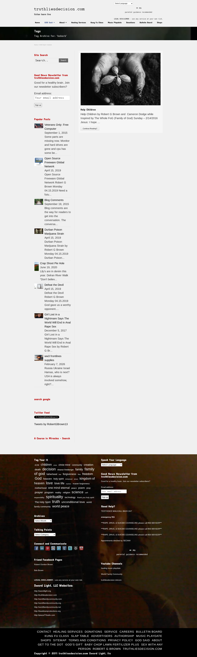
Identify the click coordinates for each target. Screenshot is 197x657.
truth (56, 501)
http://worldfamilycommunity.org (47, 603)
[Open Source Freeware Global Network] (38, 161)
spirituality (54, 497)
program (48, 492)
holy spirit (58, 478)
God (38, 478)
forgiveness (69, 474)
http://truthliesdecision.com (45, 595)
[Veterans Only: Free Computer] (38, 125)
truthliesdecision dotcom (111, 580)
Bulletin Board (146, 22)
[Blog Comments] (38, 202)
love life (59, 483)
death (38, 469)
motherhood (41, 488)
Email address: (43, 93)
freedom (87, 474)
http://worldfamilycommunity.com (48, 599)
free (79, 474)
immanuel (69, 479)
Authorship (124, 635)
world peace (60, 506)
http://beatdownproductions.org (47, 611)
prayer (39, 492)
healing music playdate (110, 568)
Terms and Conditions (87, 640)
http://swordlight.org (42, 591)
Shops (159, 22)
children (46, 464)
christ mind (64, 465)
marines (68, 484)
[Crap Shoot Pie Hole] (36, 266)
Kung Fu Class (97, 22)
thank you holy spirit (85, 498)
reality (58, 492)
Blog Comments (54, 200)
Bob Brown (38, 570)
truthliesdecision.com (142, 648)
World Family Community (111, 574)
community (77, 465)
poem (81, 487)
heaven (47, 478)
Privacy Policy (120, 640)
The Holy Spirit (43, 502)
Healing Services (78, 22)
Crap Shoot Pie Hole (52, 263)
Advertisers (101, 635)
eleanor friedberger (65, 470)
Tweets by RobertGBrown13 (51, 424)
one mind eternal (59, 487)
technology (70, 497)
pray (88, 488)
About (62, 22)
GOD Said (48, 22)
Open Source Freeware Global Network (54, 162)
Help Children (88, 109)
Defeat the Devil (54, 284)
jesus (76, 479)
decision (49, 469)
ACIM (37, 465)
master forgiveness (81, 484)
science (77, 492)
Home (37, 22)
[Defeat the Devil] (38, 286)
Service (111, 631)
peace (74, 488)
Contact (44, 631)
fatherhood (52, 474)
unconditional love (73, 501)
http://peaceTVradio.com (44, 615)
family (79, 469)
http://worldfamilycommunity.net (47, 607)
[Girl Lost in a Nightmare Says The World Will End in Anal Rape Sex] (38, 315)
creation (88, 464)
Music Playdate (115, 22)
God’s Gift (74, 644)
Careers (127, 631)
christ (55, 465)
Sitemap (59, 640)
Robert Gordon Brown (43, 564)
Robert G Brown (107, 648)
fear (60, 474)
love (49, 483)
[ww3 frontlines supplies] (38, 358)
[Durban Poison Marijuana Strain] (38, 231)
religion (66, 492)
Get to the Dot (50, 644)
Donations (130, 22)
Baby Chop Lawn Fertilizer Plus (112, 644)
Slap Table (80, 635)
